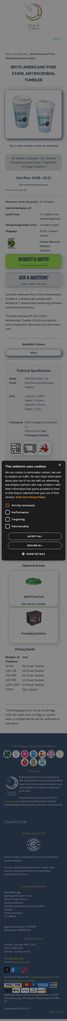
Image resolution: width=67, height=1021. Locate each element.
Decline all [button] (34, 545)
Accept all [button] (35, 536)
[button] (33, 554)
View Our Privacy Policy (30, 497)
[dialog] (33, 510)
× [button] (59, 464)
